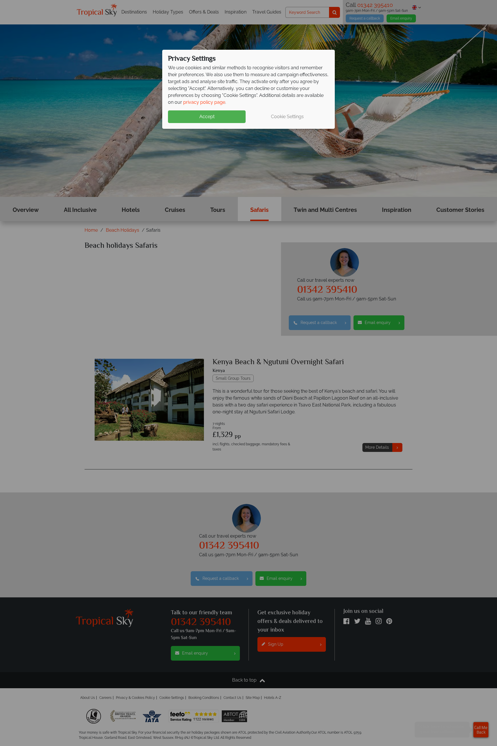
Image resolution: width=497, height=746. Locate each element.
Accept (207, 116)
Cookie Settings (287, 116)
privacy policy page (204, 102)
